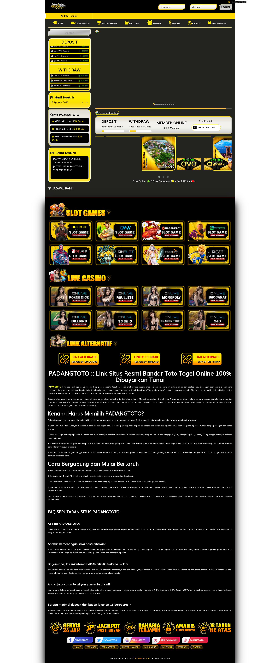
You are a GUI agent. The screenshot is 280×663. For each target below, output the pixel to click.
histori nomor (130, 646)
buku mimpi (150, 646)
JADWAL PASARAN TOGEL (68, 166)
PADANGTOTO (81, 640)
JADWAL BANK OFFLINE (67, 158)
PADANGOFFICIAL (142, 658)
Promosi (175, 23)
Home (60, 23)
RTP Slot (196, 23)
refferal (182, 646)
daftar (197, 646)
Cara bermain (83, 23)
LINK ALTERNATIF (84, 359)
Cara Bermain (109, 646)
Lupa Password (219, 23)
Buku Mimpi (134, 23)
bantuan (167, 646)
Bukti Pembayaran (167, 640)
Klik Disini (78, 121)
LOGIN (225, 7)
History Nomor (109, 23)
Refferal (156, 23)
